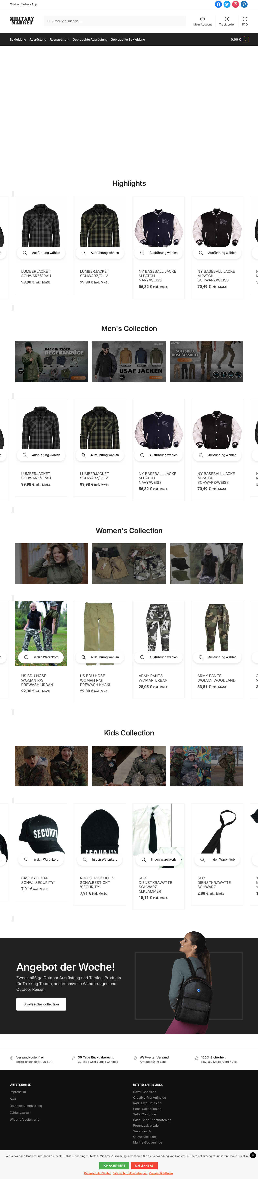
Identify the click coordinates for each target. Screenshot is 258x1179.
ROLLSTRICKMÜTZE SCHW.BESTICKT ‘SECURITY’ (98, 882)
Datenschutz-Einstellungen (130, 1173)
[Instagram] (235, 4)
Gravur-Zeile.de (144, 1137)
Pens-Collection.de (147, 1109)
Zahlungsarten (20, 1113)
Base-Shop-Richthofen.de (152, 1120)
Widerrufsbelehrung (24, 1119)
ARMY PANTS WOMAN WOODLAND (216, 678)
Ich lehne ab (144, 1165)
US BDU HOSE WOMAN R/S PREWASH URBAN (37, 680)
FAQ (245, 24)
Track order (227, 24)
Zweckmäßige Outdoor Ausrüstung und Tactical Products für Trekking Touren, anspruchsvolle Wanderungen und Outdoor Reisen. (68, 983)
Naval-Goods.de (144, 1092)
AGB (13, 1099)
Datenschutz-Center (97, 1173)
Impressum (18, 1092)
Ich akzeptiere (114, 1165)
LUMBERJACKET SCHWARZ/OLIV (94, 476)
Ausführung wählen (46, 253)
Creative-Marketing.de (149, 1097)
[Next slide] (13, 308)
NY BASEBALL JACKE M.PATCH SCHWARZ (98, 273)
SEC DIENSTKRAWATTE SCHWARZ (214, 882)
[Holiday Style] (129, 563)
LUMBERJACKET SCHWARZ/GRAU (36, 476)
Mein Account (202, 24)
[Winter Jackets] (206, 563)
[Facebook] (218, 4)
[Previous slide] (13, 194)
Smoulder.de (142, 1131)
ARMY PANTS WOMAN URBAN (153, 678)
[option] (41, 248)
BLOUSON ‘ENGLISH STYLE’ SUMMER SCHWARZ (157, 275)
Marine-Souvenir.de (147, 1142)
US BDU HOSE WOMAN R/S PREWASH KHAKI (95, 680)
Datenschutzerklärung (26, 1106)
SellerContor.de (144, 1114)
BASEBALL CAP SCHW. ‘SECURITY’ (38, 880)
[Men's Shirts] (51, 563)
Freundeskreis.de (146, 1125)
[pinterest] (244, 4)
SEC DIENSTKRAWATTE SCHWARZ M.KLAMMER (155, 884)
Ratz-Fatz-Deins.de (147, 1103)
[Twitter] (227, 4)
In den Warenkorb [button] (46, 657)
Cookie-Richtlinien (161, 1173)
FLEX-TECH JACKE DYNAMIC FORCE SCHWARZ (213, 262)
